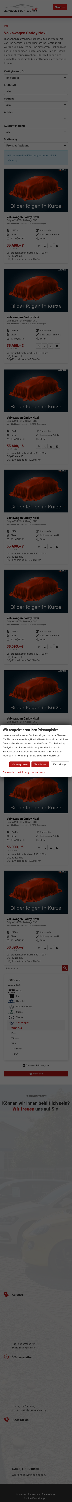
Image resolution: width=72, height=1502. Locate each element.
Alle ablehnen (40, 764)
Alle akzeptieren (20, 764)
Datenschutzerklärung (16, 772)
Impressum (38, 772)
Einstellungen (60, 764)
